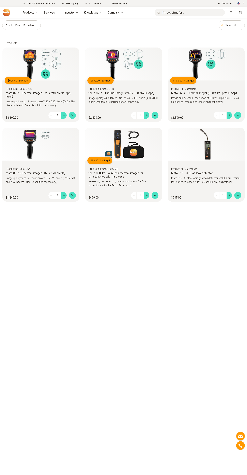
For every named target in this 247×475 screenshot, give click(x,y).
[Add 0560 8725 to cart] (72, 115)
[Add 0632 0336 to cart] (237, 195)
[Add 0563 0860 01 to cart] (155, 195)
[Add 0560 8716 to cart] (155, 115)
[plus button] (64, 115)
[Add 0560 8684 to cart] (237, 115)
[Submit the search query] (158, 12)
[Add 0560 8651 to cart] (72, 195)
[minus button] (51, 115)
